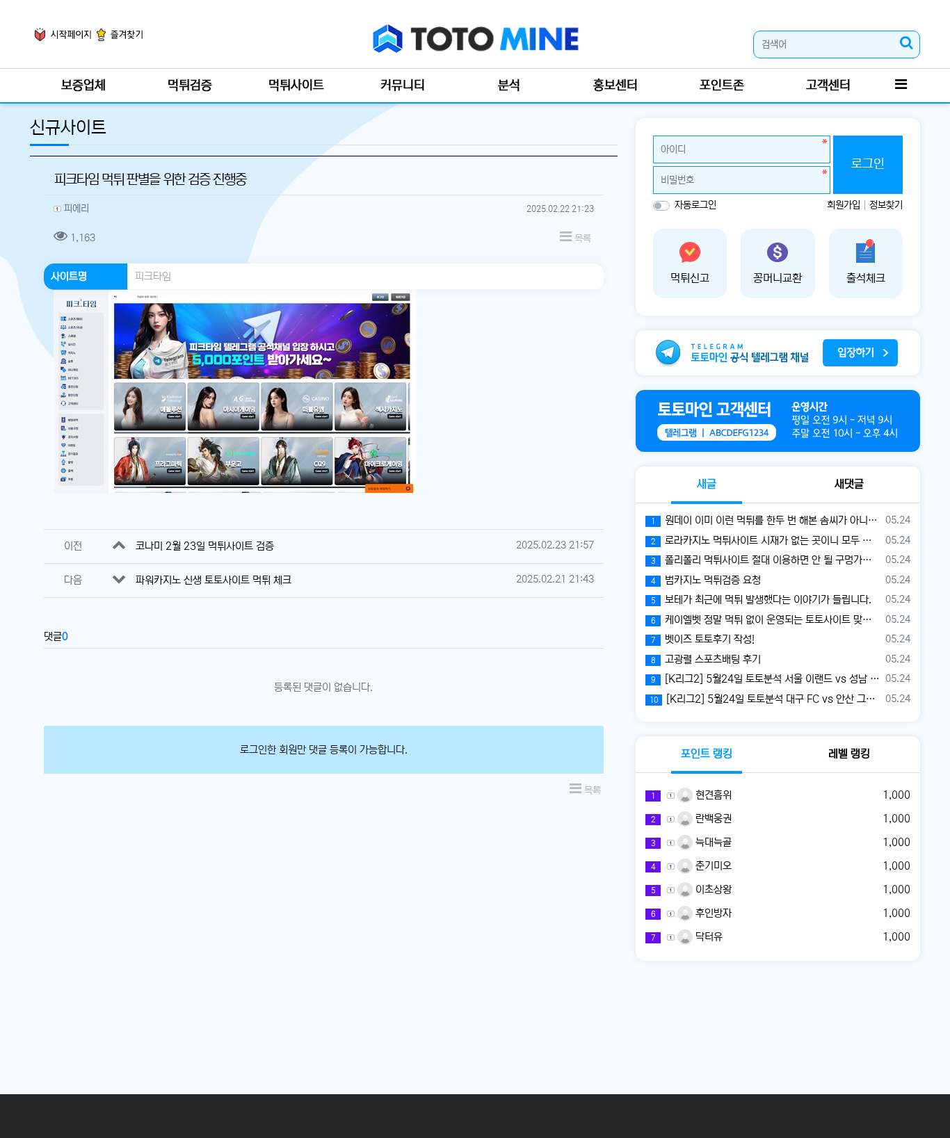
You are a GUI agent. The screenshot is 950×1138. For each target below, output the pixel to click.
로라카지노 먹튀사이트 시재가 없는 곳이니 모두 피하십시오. (765, 540)
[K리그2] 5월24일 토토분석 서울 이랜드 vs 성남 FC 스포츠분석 (765, 679)
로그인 (868, 164)
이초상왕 (712, 889)
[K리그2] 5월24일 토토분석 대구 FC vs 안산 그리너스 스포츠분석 (765, 699)
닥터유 (708, 937)
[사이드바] (900, 85)
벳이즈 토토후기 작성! (703, 639)
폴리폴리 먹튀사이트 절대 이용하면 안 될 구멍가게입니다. (765, 560)
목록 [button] (581, 238)
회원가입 (845, 205)
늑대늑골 (712, 842)
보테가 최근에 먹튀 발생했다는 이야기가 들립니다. (761, 599)
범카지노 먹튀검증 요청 (706, 580)
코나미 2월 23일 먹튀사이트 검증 (205, 546)
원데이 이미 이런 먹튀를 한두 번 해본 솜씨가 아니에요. (765, 520)
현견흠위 (712, 795)
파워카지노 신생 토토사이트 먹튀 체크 (213, 580)
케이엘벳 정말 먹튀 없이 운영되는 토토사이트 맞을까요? (765, 620)
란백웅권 (712, 818)
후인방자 (712, 913)
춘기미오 (712, 866)
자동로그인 (695, 205)
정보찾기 (886, 205)
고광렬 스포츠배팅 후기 (706, 659)
